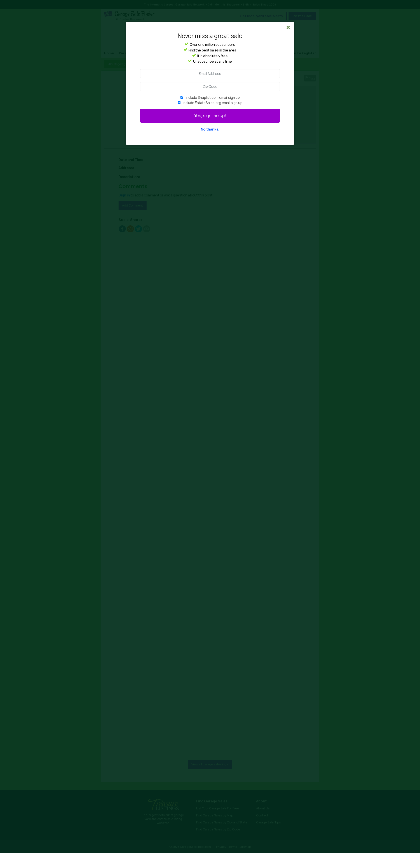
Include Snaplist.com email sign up (213, 97)
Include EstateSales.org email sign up (212, 102)
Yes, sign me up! (210, 115)
